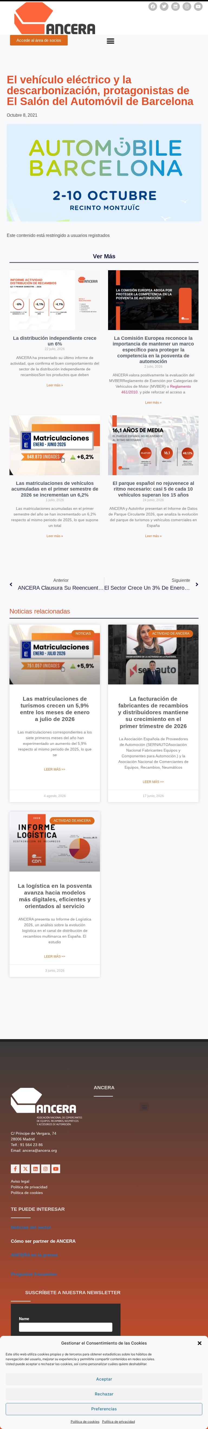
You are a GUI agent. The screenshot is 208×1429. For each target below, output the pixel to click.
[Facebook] (152, 6)
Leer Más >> (54, 769)
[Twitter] (164, 6)
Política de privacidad (118, 1422)
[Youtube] (198, 6)
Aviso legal (20, 1181)
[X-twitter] (25, 1168)
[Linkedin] (175, 6)
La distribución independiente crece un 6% (54, 341)
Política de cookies (85, 1422)
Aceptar (104, 1379)
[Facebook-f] (15, 1168)
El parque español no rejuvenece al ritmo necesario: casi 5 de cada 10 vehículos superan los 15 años (153, 489)
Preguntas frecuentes (34, 1274)
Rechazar (104, 1394)
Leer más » (55, 385)
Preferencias (104, 1408)
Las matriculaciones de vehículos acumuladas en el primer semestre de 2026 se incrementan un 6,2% (54, 489)
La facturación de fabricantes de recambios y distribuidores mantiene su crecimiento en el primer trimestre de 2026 (153, 712)
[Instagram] (187, 6)
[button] (199, 1343)
